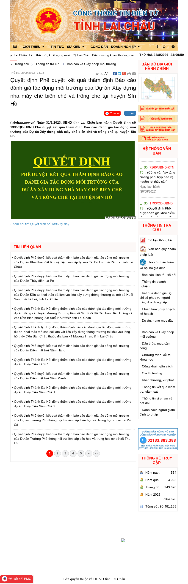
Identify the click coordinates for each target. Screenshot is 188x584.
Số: (158, 193)
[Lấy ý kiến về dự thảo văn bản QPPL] (158, 129)
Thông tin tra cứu (48, 64)
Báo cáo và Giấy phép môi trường (91, 64)
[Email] (134, 73)
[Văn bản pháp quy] (158, 108)
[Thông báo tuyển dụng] (158, 118)
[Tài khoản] (173, 47)
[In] (129, 73)
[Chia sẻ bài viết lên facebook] (115, 73)
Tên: (157, 166)
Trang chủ (21, 64)
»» (96, 453)
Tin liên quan (27, 247)
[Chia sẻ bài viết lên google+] (124, 73)
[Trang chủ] (14, 46)
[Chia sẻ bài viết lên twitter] (119, 73)
